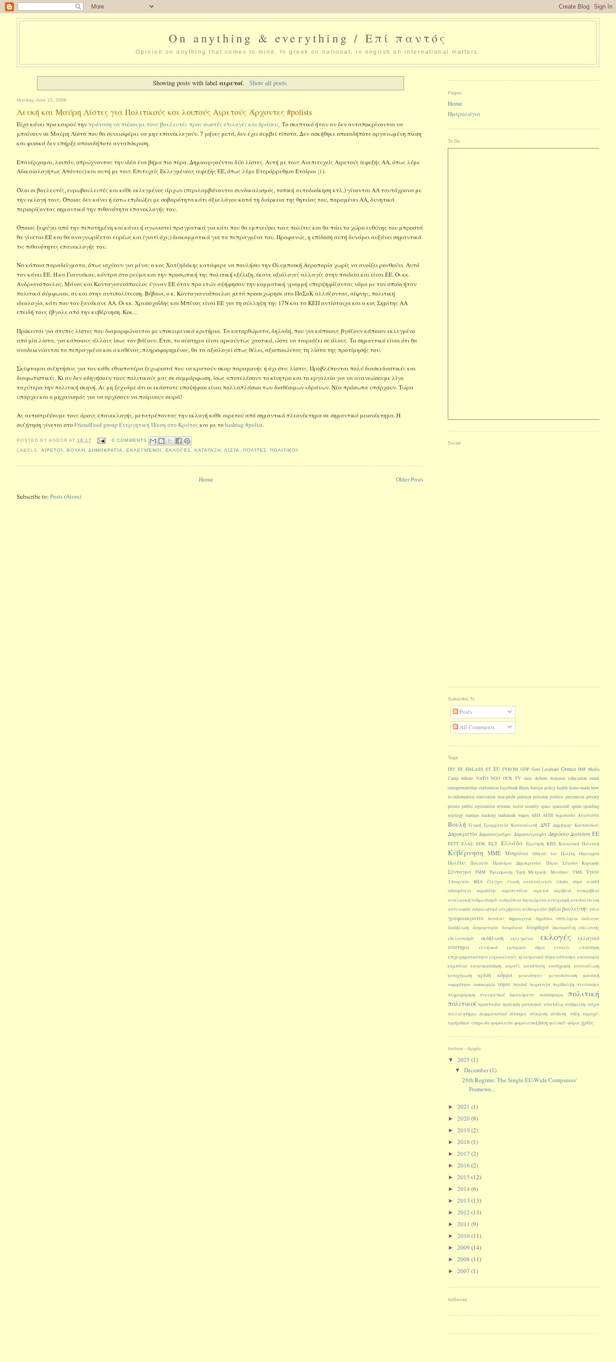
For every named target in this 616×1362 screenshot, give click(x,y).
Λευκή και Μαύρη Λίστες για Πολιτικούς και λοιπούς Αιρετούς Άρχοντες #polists (164, 112)
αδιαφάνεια (459, 891)
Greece (568, 768)
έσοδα (562, 882)
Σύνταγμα (459, 871)
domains (557, 778)
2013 (464, 1200)
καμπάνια (457, 966)
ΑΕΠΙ (547, 815)
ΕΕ (595, 833)
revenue (503, 806)
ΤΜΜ (480, 872)
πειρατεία (540, 984)
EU (496, 768)
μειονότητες (530, 975)
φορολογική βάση (531, 1023)
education (577, 778)
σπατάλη (553, 1004)
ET (488, 769)
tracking (489, 815)
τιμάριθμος (459, 1023)
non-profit (506, 797)
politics (556, 797)
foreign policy (542, 788)
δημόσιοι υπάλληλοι (557, 919)
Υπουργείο (458, 882)
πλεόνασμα (588, 984)
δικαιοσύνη (563, 927)
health (562, 788)
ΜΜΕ (494, 853)
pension (524, 797)
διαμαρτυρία (485, 928)
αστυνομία (459, 909)
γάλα (594, 909)
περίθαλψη (564, 984)
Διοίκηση (580, 833)
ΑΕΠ (535, 815)
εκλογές (178, 450)
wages (523, 815)
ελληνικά (488, 947)
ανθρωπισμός (485, 900)
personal (540, 797)
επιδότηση (589, 947)
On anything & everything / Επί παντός (308, 38)
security (532, 806)
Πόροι (552, 863)
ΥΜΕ (577, 872)
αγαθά (593, 882)
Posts (465, 712)
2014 (464, 1189)
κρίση (484, 975)
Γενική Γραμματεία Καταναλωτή (503, 825)
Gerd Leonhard (545, 769)
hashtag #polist (243, 425)
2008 (464, 1259)
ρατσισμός (532, 1004)
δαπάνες (496, 919)
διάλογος (590, 919)
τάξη (574, 1014)
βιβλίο (555, 909)
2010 (464, 1236)
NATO (482, 778)
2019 (464, 1130)
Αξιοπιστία (588, 815)
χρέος (587, 1022)
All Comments (476, 727)
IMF (582, 769)
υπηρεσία (480, 1023)
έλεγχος (495, 882)
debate (541, 778)
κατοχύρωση (460, 975)
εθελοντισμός (461, 938)
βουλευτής (575, 908)
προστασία (489, 1004)
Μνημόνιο (516, 853)
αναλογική (459, 900)
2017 (464, 1153)
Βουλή (76, 450)
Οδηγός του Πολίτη (554, 854)
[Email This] (152, 440)
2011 (464, 1224)
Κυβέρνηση (465, 852)
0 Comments (129, 440)
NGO (495, 778)
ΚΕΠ (551, 844)
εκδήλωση (492, 938)
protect (454, 806)
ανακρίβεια (588, 891)
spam (576, 806)
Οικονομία (589, 854)
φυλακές (557, 1023)
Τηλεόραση (500, 872)
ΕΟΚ (480, 844)
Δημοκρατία (105, 450)
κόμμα (505, 974)
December (477, 1070)
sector (518, 806)
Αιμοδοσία (565, 815)
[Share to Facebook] (178, 440)
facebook (509, 787)
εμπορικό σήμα (525, 947)
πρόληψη (511, 1004)
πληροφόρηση (461, 995)
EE (460, 769)
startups (472, 815)
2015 (464, 1177)
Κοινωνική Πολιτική (579, 844)
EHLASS (474, 769)
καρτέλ (513, 966)
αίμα (577, 882)
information (463, 797)
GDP (524, 769)
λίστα (231, 450)
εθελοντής (589, 928)
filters (524, 788)
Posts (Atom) (65, 496)
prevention (574, 797)
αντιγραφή (558, 900)
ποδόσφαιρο (551, 995)
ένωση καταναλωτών (529, 882)
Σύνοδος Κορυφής (581, 863)
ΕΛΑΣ (467, 844)
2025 (464, 1060)
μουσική (591, 975)
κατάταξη (207, 450)
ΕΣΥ (493, 843)
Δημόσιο (558, 834)
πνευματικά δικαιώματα (507, 994)
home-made (579, 788)
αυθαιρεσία (534, 909)
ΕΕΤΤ (453, 844)
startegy (455, 815)
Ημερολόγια (464, 114)
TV (518, 778)
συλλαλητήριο (462, 1014)
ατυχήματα (510, 909)
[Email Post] (101, 440)
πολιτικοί (284, 450)
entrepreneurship (462, 788)
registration (485, 806)
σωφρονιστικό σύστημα (502, 1014)
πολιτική (583, 993)
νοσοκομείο (484, 984)
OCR (507, 778)
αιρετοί (52, 450)
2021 (464, 1107)
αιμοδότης (486, 891)
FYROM (510, 769)
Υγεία (592, 871)
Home (206, 479)
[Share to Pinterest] (187, 440)
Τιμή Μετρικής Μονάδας (542, 872)
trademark (507, 815)
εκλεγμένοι (143, 450)
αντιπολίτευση (584, 900)
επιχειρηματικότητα (468, 957)
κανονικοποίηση (486, 966)
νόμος (504, 984)
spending (591, 806)
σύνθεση (558, 1014)
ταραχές (591, 1014)
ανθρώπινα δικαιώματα (522, 900)
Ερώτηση (535, 844)
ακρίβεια (562, 891)
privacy (592, 797)
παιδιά (520, 984)
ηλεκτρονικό (531, 957)
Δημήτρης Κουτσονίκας (576, 825)
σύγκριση (538, 1014)
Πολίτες (255, 450)
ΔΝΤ (545, 824)
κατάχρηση (559, 966)
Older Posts (409, 479)
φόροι (573, 1023)
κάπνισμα (565, 957)
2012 (464, 1212)
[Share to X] (170, 440)
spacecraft (561, 806)
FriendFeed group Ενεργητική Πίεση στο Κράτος (136, 425)
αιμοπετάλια (515, 891)
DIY (451, 769)
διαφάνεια (512, 928)
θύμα (550, 957)
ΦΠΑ (478, 882)
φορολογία (502, 1023)
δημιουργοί (520, 918)
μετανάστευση (563, 975)
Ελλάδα (512, 843)
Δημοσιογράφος (495, 834)
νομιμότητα (459, 984)
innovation (486, 797)
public (467, 806)
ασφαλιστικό (484, 909)
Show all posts (268, 83)
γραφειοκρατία (466, 918)
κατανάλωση (586, 966)
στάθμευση (575, 1004)
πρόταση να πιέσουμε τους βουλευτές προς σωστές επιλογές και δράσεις (183, 124)
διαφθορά (537, 927)
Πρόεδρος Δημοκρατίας (517, 863)
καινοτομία (588, 957)
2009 (464, 1247)
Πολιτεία (479, 863)
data (528, 778)
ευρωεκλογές (503, 957)
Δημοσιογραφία (530, 834)
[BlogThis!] (161, 440)
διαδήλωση (458, 928)
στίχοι (593, 1004)
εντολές (562, 947)
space (545, 806)
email (594, 778)
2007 (464, 1271)
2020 (464, 1118)
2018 (464, 1142)
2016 (464, 1165)
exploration (488, 788)
